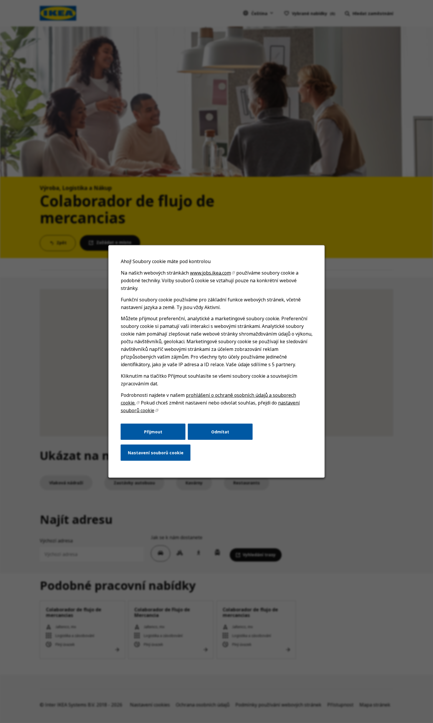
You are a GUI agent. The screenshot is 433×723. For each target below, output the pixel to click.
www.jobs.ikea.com (210, 273)
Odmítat (220, 431)
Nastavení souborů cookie (156, 452)
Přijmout (153, 431)
